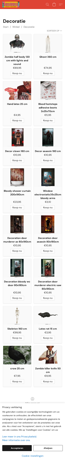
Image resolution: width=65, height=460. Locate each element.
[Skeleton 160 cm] (17, 315)
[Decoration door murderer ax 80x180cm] (17, 224)
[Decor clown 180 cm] (17, 137)
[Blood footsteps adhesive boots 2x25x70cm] (48, 90)
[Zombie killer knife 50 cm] (48, 355)
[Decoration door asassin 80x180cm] (48, 224)
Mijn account (32, 403)
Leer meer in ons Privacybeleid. (19, 436)
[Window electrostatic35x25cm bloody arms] (48, 177)
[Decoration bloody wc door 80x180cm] (17, 268)
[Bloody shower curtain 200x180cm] (17, 177)
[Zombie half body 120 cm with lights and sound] (17, 43)
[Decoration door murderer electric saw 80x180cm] (48, 268)
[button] (11, 4)
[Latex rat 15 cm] (48, 315)
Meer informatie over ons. (16, 440)
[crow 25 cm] (17, 355)
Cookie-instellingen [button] (32, 455)
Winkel (16, 26)
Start (5, 26)
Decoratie (29, 26)
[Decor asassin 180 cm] (48, 137)
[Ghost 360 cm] (48, 43)
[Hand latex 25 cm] (17, 90)
